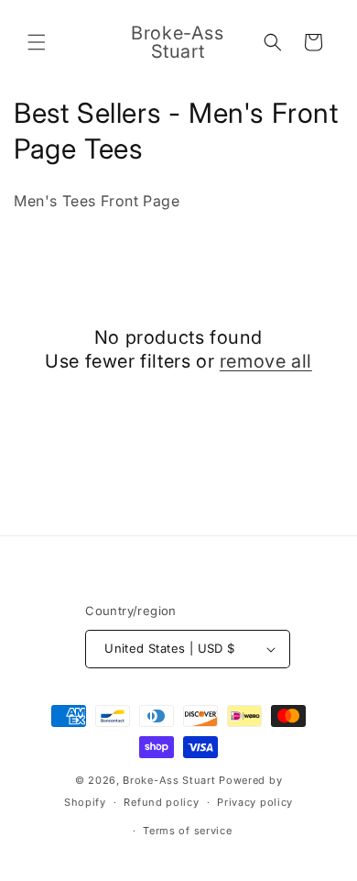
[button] (36, 42)
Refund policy (161, 802)
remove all (266, 361)
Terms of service (187, 830)
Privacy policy (255, 802)
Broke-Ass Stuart (169, 780)
